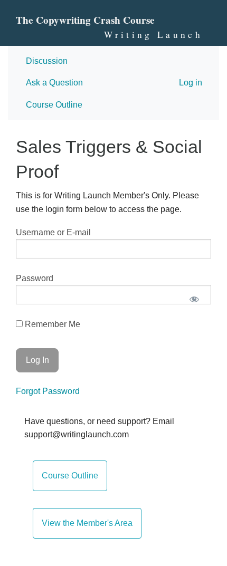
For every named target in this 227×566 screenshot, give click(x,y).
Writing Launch (153, 34)
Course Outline (54, 104)
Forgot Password (48, 391)
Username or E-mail (53, 232)
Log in (190, 82)
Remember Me (51, 324)
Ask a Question (54, 82)
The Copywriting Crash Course (85, 20)
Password (34, 278)
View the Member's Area (87, 523)
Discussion (47, 60)
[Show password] (194, 299)
